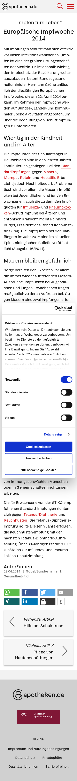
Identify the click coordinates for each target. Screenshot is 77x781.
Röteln (25, 177)
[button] (12, 592)
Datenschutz (25, 758)
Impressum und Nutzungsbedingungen (38, 749)
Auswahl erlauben (39, 458)
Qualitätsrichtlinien (23, 766)
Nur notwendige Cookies (38, 469)
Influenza (31, 207)
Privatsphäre (52, 758)
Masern (50, 171)
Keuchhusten (15, 520)
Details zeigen (54, 434)
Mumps (10, 177)
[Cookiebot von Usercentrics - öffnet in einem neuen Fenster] (54, 308)
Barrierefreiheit (57, 766)
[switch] (66, 392)
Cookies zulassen (38, 446)
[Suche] (60, 6)
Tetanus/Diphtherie (40, 514)
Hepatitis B (50, 177)
